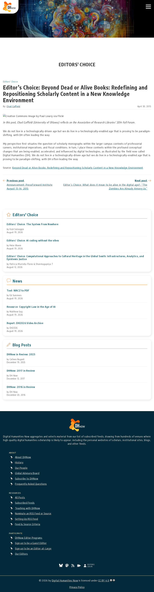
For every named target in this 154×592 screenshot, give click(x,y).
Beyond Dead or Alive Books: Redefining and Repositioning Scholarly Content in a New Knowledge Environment (77, 167)
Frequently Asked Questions (31, 483)
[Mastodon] (67, 566)
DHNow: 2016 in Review (21, 387)
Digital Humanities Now (65, 580)
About (12, 452)
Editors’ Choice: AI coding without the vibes (33, 240)
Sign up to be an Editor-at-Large (33, 548)
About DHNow (23, 457)
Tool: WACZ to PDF (18, 290)
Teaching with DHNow (27, 508)
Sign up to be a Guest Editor (31, 543)
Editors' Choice (10, 81)
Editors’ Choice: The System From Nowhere (32, 224)
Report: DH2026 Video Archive (25, 323)
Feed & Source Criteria (27, 524)
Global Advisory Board (27, 473)
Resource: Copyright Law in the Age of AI (31, 306)
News (17, 281)
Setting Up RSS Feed (26, 518)
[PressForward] (79, 566)
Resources (15, 492)
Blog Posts (21, 345)
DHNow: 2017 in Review (21, 370)
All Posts (20, 497)
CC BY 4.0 (103, 580)
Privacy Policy (77, 587)
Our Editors (21, 553)
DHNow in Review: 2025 (21, 354)
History (19, 462)
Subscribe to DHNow (26, 478)
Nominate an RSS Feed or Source (33, 513)
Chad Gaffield (13, 106)
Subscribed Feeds (25, 502)
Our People (21, 467)
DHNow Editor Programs (28, 537)
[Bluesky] (61, 566)
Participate (15, 533)
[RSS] (73, 566)
